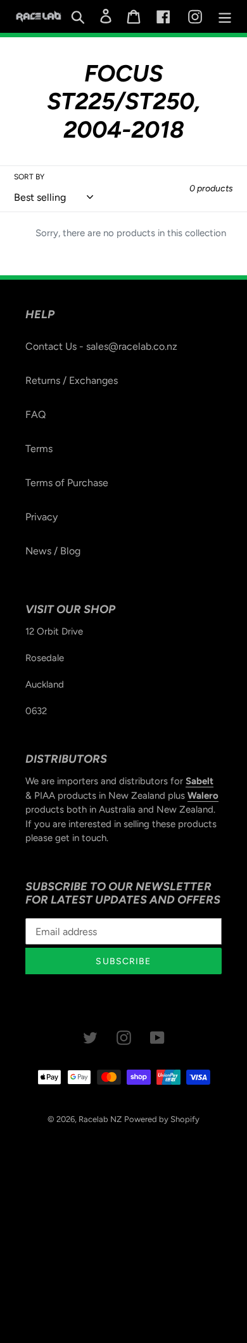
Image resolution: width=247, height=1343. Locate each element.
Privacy (41, 517)
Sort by (29, 176)
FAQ (35, 415)
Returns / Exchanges (71, 380)
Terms (39, 449)
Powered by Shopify (162, 1119)
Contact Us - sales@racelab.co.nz (101, 346)
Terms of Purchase (66, 483)
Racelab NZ (100, 1119)
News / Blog (52, 551)
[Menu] (225, 17)
